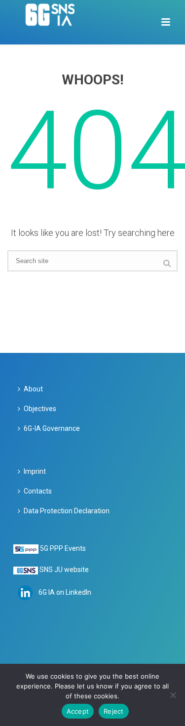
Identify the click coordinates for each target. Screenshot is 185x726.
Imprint (35, 471)
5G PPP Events (63, 548)
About (33, 389)
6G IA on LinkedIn (64, 592)
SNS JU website (64, 569)
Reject (114, 711)
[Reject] (173, 695)
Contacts (38, 491)
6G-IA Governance (52, 428)
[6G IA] (55, 22)
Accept (78, 711)
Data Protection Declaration (67, 511)
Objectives (40, 409)
